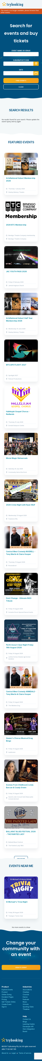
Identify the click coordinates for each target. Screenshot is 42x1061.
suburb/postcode (21, 60)
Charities (26, 992)
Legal (14, 1053)
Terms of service (25, 1053)
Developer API (28, 1026)
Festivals (26, 999)
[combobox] (21, 64)
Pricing (4, 999)
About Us (5, 1053)
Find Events (21, 81)
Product (5, 992)
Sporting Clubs (28, 1007)
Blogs (25, 1022)
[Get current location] (36, 64)
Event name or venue (21, 51)
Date (21, 70)
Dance (25, 997)
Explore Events (7, 990)
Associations (27, 990)
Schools (26, 1004)
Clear (21, 87)
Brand (25, 1031)
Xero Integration (29, 1029)
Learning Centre (29, 1024)
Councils (26, 994)
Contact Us (27, 1019)
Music (25, 1002)
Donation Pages (7, 997)
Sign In (4, 1007)
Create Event (21, 967)
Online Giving (6, 994)
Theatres (26, 1009)
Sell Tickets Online (8, 1002)
